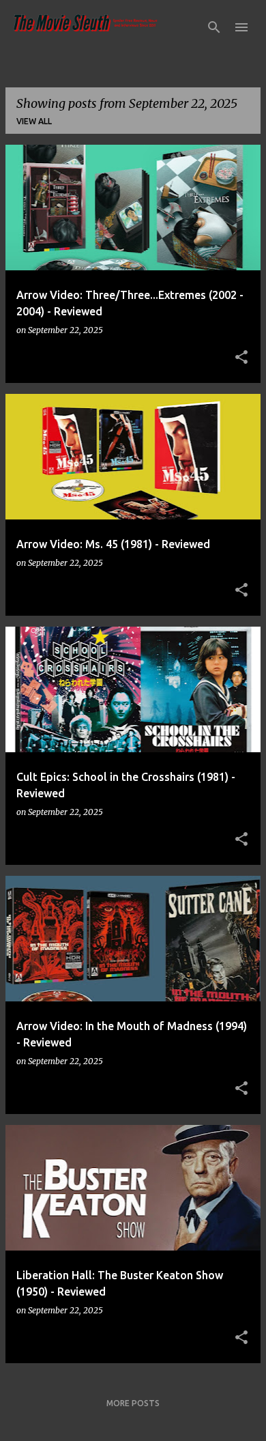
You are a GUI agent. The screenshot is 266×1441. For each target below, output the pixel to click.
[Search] (214, 27)
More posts (133, 1403)
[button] (241, 358)
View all (34, 121)
